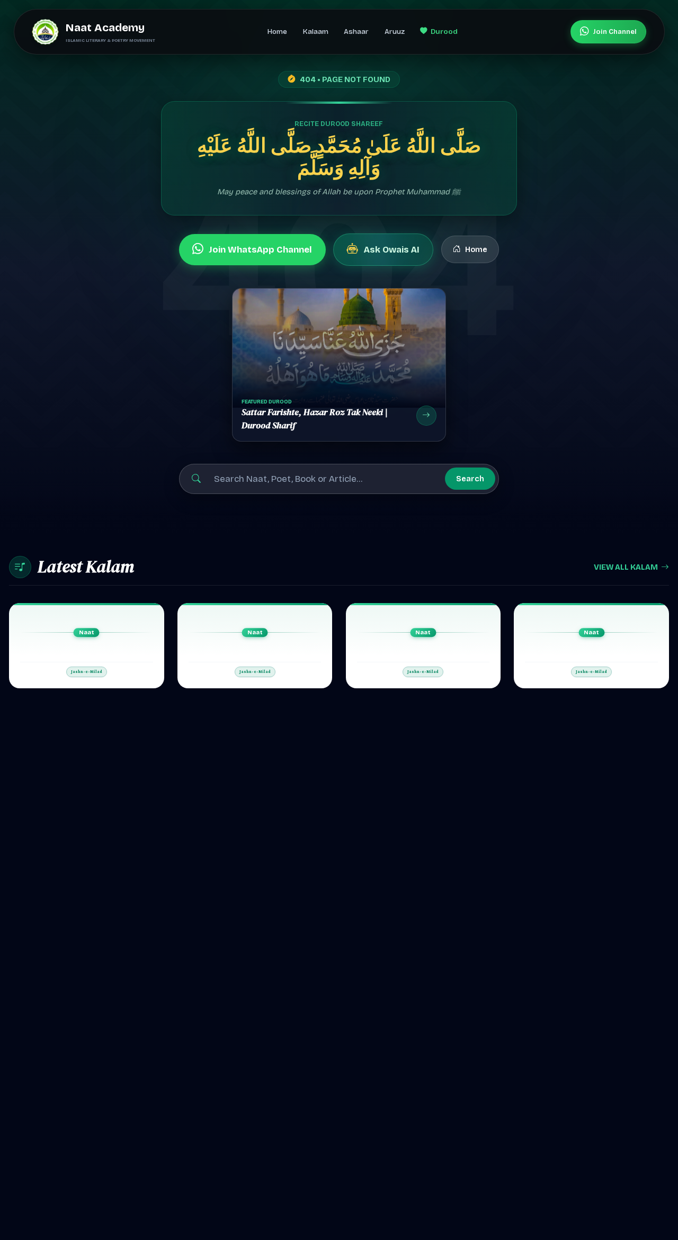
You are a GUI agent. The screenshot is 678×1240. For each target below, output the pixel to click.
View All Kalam (626, 567)
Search (470, 478)
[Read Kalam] (86, 645)
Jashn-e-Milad (86, 672)
